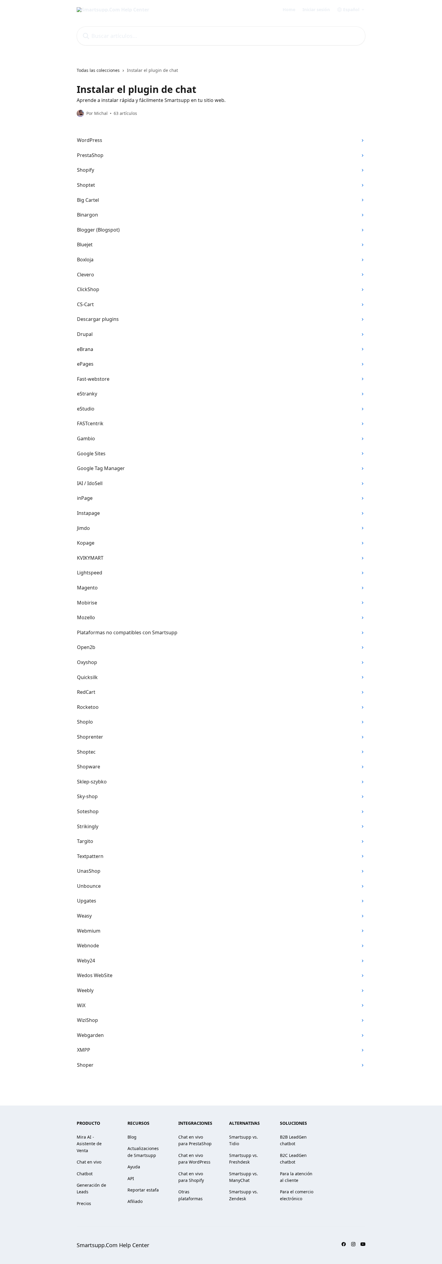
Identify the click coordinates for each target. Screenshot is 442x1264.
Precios (84, 1203)
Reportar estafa (143, 1190)
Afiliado (135, 1201)
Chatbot (85, 1173)
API (130, 1178)
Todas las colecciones (98, 70)
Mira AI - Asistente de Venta (89, 1143)
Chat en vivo (89, 1162)
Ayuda (133, 1167)
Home (289, 10)
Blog (132, 1137)
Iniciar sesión (316, 10)
